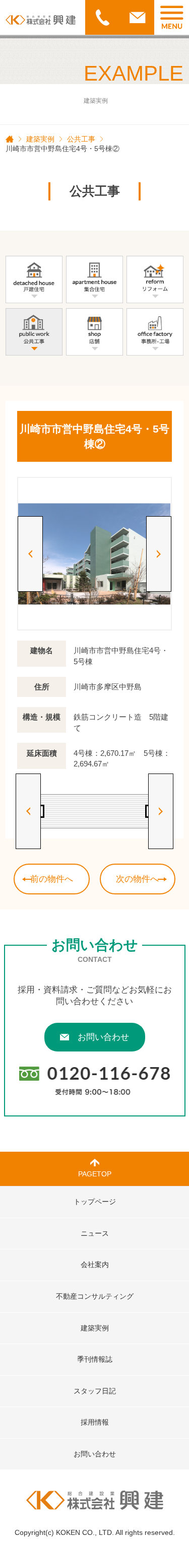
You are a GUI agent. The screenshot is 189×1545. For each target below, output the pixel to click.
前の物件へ (51, 879)
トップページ (95, 1202)
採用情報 (95, 1422)
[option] (94, 553)
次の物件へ (137, 879)
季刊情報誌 (94, 1359)
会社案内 (95, 1264)
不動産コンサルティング (95, 1296)
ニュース (95, 1233)
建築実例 (40, 139)
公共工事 (81, 139)
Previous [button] (30, 554)
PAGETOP (94, 1174)
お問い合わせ (103, 1037)
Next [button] (158, 554)
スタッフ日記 (95, 1391)
